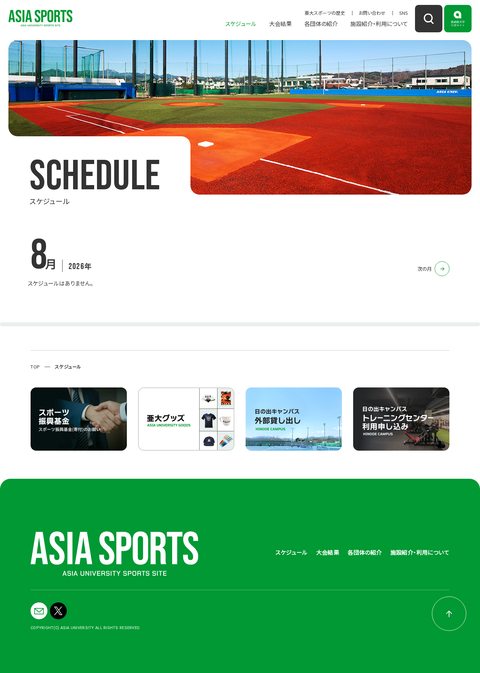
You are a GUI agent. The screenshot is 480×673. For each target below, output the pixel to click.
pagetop (449, 613)
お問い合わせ (372, 12)
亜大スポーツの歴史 (325, 12)
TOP (35, 366)
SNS (403, 12)
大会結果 (280, 23)
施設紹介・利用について (379, 23)
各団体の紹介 (321, 23)
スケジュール (241, 23)
